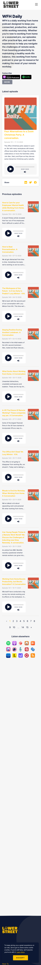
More (7, 82)
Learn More (21, 952)
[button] (36, 4)
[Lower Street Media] (11, 5)
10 (14, 627)
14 (23, 627)
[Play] (10, 169)
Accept (20, 958)
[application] (25, 168)
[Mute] (25, 172)
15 (27, 627)
